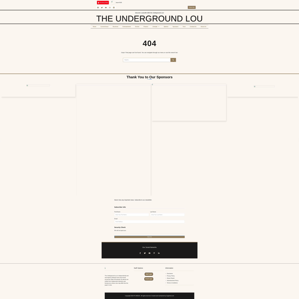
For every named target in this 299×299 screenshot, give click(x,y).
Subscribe (149, 236)
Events (137, 26)
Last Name (153, 211)
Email (115, 218)
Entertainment (127, 26)
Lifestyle (154, 26)
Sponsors (175, 26)
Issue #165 (119, 2)
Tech (184, 26)
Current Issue (104, 26)
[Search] (173, 60)
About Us (203, 26)
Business (115, 26)
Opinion (166, 26)
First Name (117, 211)
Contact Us (193, 26)
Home (94, 26)
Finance (146, 26)
